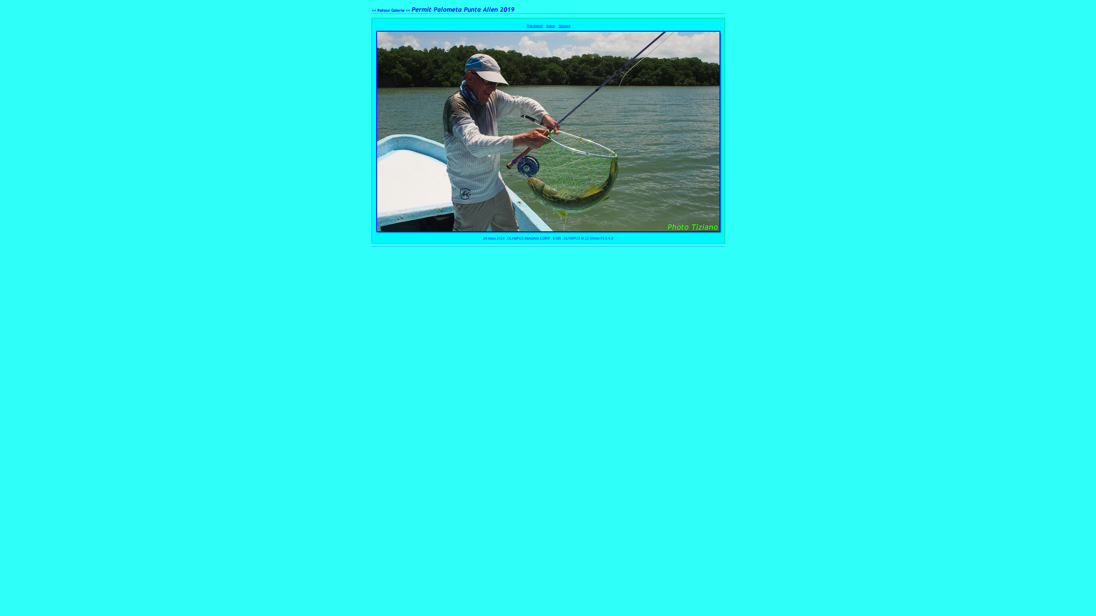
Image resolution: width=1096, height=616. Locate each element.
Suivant (564, 26)
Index (550, 26)
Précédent (535, 26)
